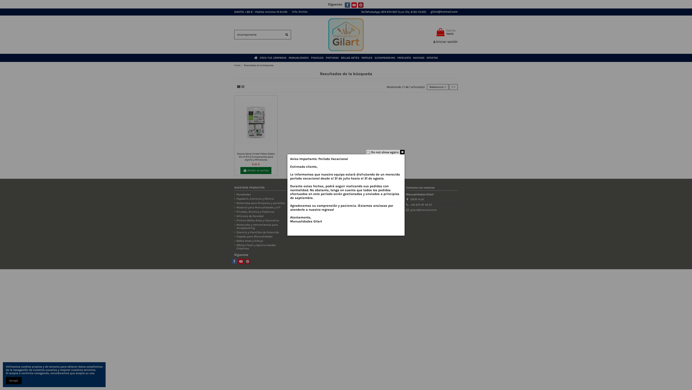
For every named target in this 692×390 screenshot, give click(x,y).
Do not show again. (385, 152)
